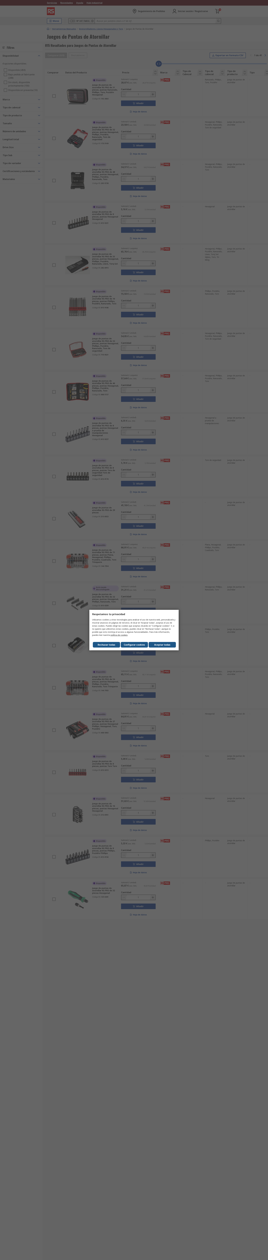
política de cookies (119, 635)
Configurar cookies (134, 644)
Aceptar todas (162, 644)
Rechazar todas (106, 644)
